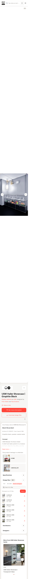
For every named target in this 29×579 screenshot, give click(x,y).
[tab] (4, 484)
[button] (13, 574)
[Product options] (22, 546)
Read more (5, 449)
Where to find (7, 405)
